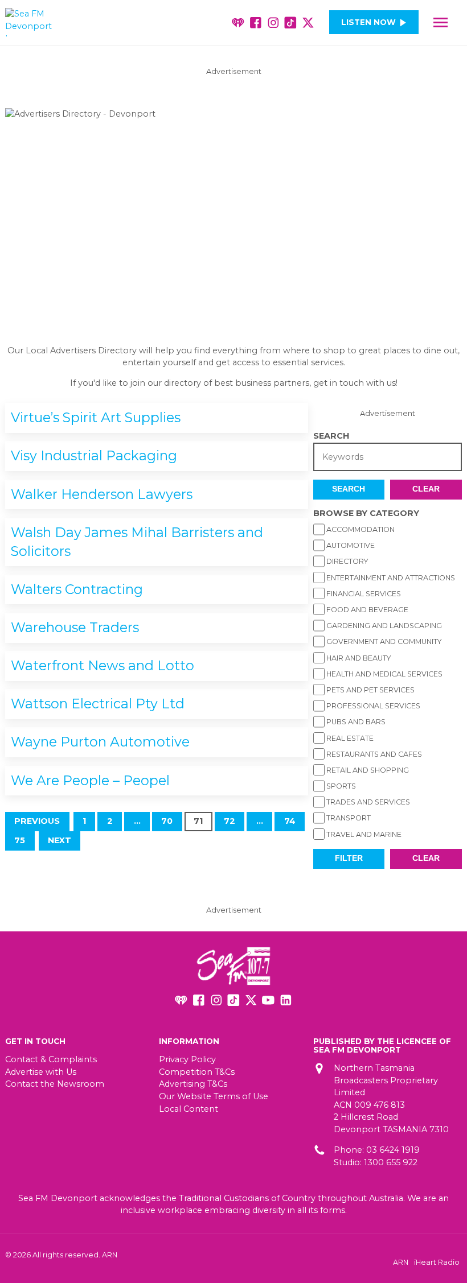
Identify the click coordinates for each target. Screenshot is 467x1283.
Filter (349, 858)
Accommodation (360, 529)
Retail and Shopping (367, 770)
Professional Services (372, 706)
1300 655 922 (390, 1162)
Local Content (188, 1109)
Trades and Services (367, 802)
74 (290, 821)
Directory (346, 561)
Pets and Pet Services (370, 690)
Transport (348, 818)
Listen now (368, 22)
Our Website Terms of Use (213, 1096)
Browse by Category (366, 513)
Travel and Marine (363, 834)
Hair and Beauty (358, 658)
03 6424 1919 (393, 1150)
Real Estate (349, 738)
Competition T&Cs (197, 1072)
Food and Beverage (366, 609)
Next (59, 840)
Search (331, 436)
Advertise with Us (40, 1072)
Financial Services (363, 593)
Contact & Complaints (51, 1059)
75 (19, 840)
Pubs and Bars (355, 721)
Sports (340, 786)
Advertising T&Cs (193, 1084)
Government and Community (383, 641)
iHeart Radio (437, 1262)
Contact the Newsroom (54, 1084)
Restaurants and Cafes (373, 754)
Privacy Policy (187, 1059)
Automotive (350, 545)
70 (167, 821)
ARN (400, 1262)
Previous (37, 821)
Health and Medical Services (384, 674)
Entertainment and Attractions (390, 578)
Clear (426, 489)
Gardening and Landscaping (383, 625)
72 (229, 821)
